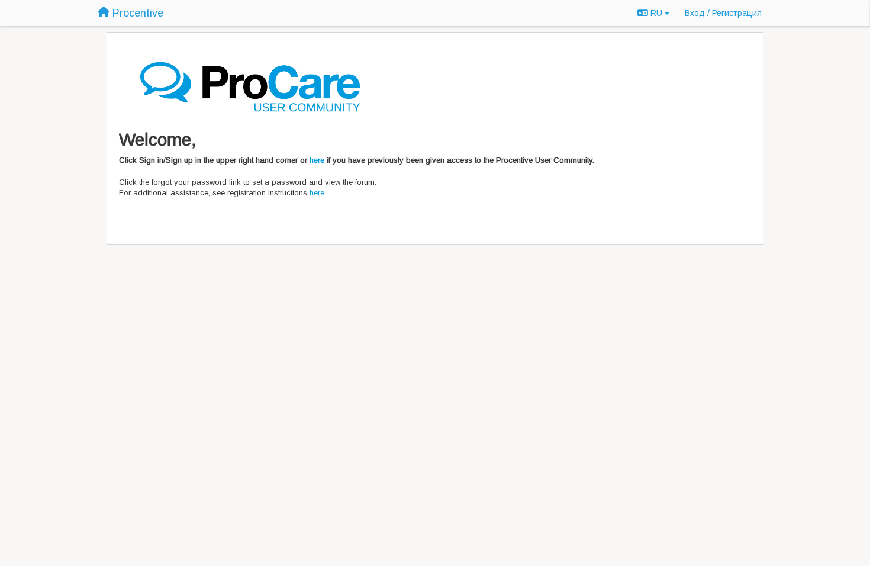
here (317, 160)
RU (656, 13)
